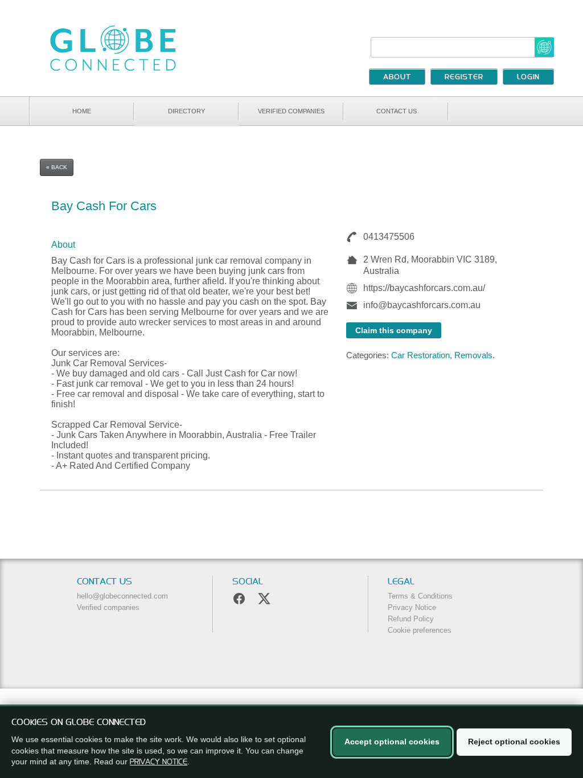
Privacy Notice (412, 607)
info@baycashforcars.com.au (422, 305)
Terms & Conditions (420, 596)
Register (464, 77)
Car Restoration (420, 355)
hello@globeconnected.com (122, 596)
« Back (56, 167)
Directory (186, 111)
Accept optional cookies (392, 741)
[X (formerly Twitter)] (264, 598)
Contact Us (396, 111)
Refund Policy (411, 619)
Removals (473, 355)
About (397, 77)
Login (528, 77)
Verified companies (291, 111)
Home (81, 111)
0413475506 (388, 236)
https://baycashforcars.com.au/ (424, 288)
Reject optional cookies (514, 741)
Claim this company (393, 330)
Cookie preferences (419, 630)
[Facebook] (239, 598)
